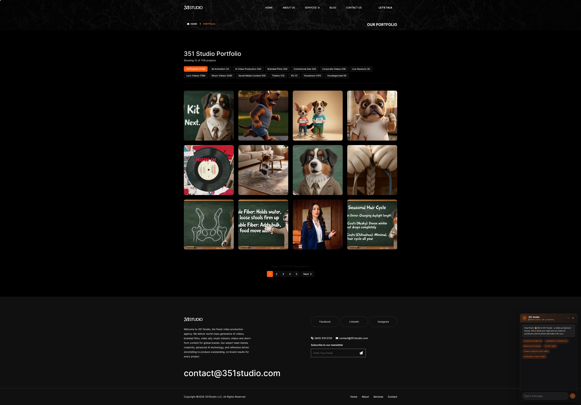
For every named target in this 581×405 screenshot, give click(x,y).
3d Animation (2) (220, 69)
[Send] (572, 396)
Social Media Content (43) (252, 75)
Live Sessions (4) (361, 69)
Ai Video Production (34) (248, 69)
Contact (392, 396)
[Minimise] (568, 318)
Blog (333, 7)
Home (269, 7)
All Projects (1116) (195, 69)
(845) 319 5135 (323, 338)
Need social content (532, 346)
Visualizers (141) (312, 75)
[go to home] (193, 8)
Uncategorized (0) (336, 75)
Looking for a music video (534, 356)
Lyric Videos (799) (195, 75)
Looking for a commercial (556, 341)
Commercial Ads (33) (305, 69)
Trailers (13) (278, 75)
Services (311, 7)
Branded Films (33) (277, 69)
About (365, 396)
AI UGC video (550, 346)
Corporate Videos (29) (334, 69)
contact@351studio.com (232, 373)
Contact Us (354, 7)
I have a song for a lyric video (536, 351)
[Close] (573, 318)
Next (306, 273)
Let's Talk (385, 7)
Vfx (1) (294, 75)
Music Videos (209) (222, 75)
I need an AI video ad (533, 341)
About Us (289, 7)
